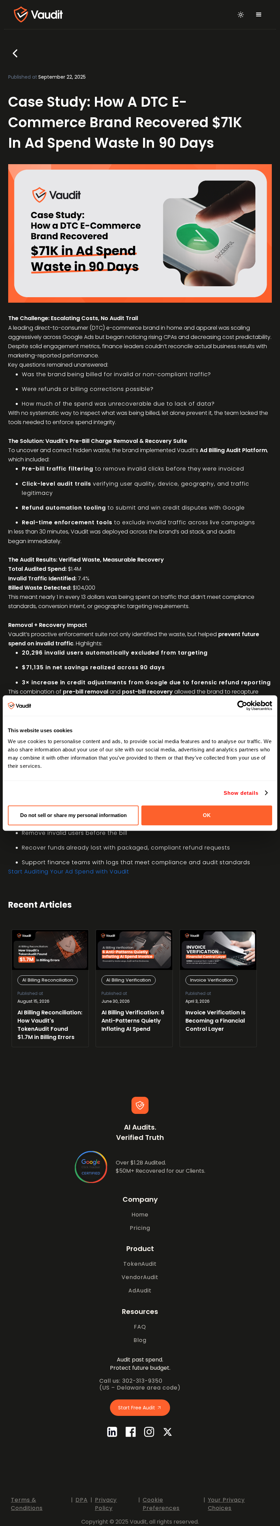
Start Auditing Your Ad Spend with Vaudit (68, 872)
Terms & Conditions (27, 1504)
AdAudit (140, 1290)
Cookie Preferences (161, 1504)
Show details (241, 793)
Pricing (140, 1228)
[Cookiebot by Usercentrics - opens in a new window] (242, 705)
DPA (81, 1500)
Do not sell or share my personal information (73, 815)
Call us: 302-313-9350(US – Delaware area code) (140, 1384)
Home (140, 1215)
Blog (140, 1340)
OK (207, 815)
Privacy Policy (106, 1504)
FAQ (140, 1327)
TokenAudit (140, 1264)
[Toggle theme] (241, 15)
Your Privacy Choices (226, 1504)
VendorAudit (140, 1277)
